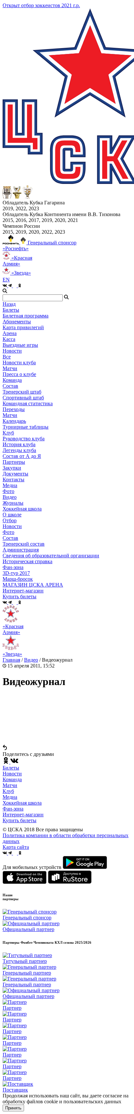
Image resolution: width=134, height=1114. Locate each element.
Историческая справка (27, 561)
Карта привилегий (23, 327)
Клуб (8, 791)
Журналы (13, 503)
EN (6, 279)
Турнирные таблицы (25, 427)
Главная (11, 660)
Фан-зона (13, 808)
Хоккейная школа (22, 803)
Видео (10, 497)
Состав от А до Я (22, 456)
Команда (12, 779)
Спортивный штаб (23, 397)
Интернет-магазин (23, 814)
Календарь (14, 421)
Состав (10, 386)
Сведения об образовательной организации (51, 555)
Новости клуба (19, 362)
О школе (12, 514)
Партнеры (14, 462)
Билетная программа (25, 315)
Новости (12, 526)
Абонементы (17, 321)
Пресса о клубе (19, 374)
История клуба (19, 444)
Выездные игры (20, 345)
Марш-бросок (18, 579)
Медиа (10, 797)
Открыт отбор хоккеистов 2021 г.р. (41, 5)
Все (7, 356)
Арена (10, 333)
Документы (15, 473)
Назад (9, 304)
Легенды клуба (19, 450)
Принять (13, 1108)
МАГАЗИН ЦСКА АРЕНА (33, 585)
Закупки (12, 468)
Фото (8, 491)
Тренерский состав (24, 544)
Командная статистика (28, 403)
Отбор (10, 520)
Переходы (14, 409)
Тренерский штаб (22, 392)
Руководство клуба (24, 438)
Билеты (11, 768)
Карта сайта (16, 847)
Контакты (13, 479)
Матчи (10, 368)
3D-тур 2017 (16, 573)
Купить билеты (19, 820)
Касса (9, 339)
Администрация (21, 549)
